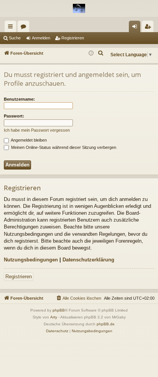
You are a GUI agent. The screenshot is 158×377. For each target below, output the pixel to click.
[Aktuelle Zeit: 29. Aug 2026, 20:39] (91, 53)
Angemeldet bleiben (28, 140)
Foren (25, 28)
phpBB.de (106, 324)
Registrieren (72, 38)
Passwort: (14, 116)
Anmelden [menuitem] (136, 28)
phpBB (59, 310)
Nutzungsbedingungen (31, 260)
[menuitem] (100, 53)
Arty (53, 317)
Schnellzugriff (12, 28)
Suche (15, 38)
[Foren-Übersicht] (79, 8)
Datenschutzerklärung (88, 260)
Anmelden (41, 38)
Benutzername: (19, 99)
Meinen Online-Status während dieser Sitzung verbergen (63, 147)
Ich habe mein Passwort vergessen (37, 130)
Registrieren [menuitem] (149, 28)
